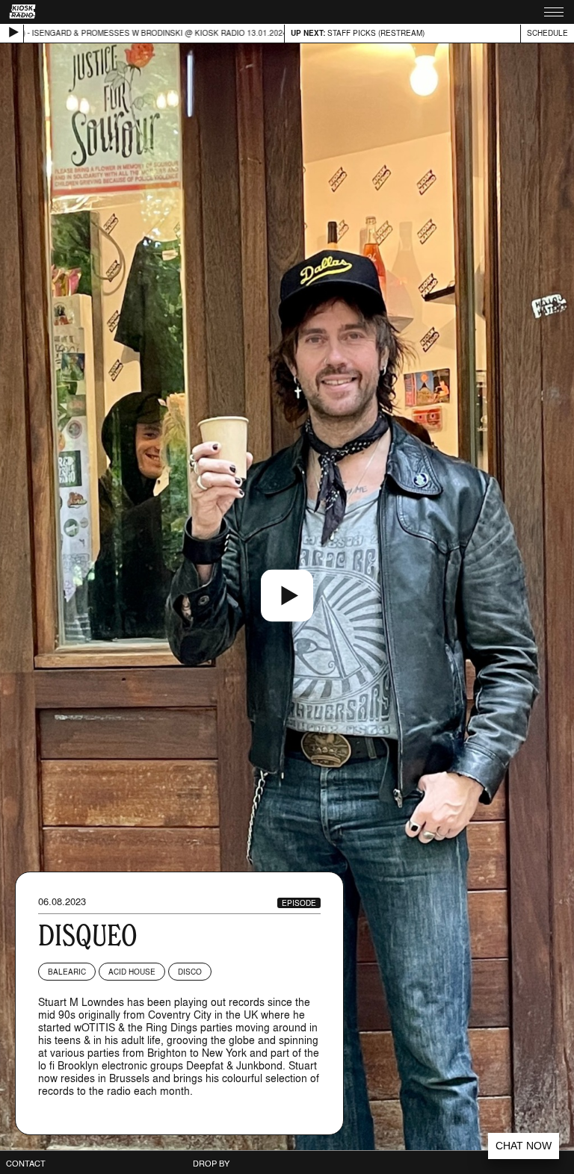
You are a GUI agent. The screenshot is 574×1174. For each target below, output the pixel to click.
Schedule (547, 33)
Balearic (67, 971)
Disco (190, 971)
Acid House (131, 971)
